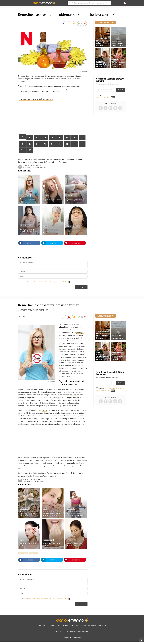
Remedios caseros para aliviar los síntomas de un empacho (28, 231)
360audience (77, 637)
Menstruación (72, 195)
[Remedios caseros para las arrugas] (29, 548)
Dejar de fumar (25, 195)
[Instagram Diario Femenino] (110, 108)
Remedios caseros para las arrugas (28, 544)
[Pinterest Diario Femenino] (105, 108)
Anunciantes (92, 625)
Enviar (81, 287)
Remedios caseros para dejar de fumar (27, 200)
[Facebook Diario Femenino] (100, 108)
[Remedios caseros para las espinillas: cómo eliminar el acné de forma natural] (53, 517)
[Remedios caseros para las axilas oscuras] (53, 203)
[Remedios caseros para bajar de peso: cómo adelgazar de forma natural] (76, 517)
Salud (48, 162)
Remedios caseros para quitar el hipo (74, 544)
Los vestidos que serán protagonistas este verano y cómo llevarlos (118, 62)
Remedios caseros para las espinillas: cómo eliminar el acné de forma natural (52, 514)
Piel (45, 508)
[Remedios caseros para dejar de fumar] (29, 203)
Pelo (45, 226)
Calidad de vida (23, 553)
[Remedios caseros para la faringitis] (76, 234)
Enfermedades (48, 540)
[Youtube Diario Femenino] (120, 108)
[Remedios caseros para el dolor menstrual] (76, 203)
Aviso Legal (74, 625)
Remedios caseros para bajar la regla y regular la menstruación (28, 514)
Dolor (69, 540)
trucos (44, 410)
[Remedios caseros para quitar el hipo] (76, 548)
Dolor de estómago (26, 225)
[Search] (108, 3)
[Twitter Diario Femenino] (115, 108)
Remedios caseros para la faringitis (75, 231)
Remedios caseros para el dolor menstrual (75, 200)
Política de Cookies (62, 282)
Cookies (51, 625)
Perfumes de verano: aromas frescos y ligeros (117, 43)
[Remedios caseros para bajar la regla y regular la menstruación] (29, 517)
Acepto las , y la (44, 282)
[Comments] (84, 23)
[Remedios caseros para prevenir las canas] (53, 234)
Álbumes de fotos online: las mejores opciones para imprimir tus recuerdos (102, 41)
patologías (80, 332)
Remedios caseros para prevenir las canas (51, 231)
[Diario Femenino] (44, 3)
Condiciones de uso (48, 282)
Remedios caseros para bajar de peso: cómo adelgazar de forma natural (75, 514)
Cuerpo (46, 195)
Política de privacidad (62, 625)
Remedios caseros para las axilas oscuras (52, 200)
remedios (73, 394)
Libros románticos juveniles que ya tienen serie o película (102, 62)
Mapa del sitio (102, 625)
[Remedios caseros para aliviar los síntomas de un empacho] (29, 234)
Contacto (83, 625)
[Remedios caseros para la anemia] (53, 548)
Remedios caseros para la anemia (51, 544)
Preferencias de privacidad (34, 282)
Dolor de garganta (73, 226)
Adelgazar (71, 508)
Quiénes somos (42, 625)
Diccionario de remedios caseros (36, 99)
